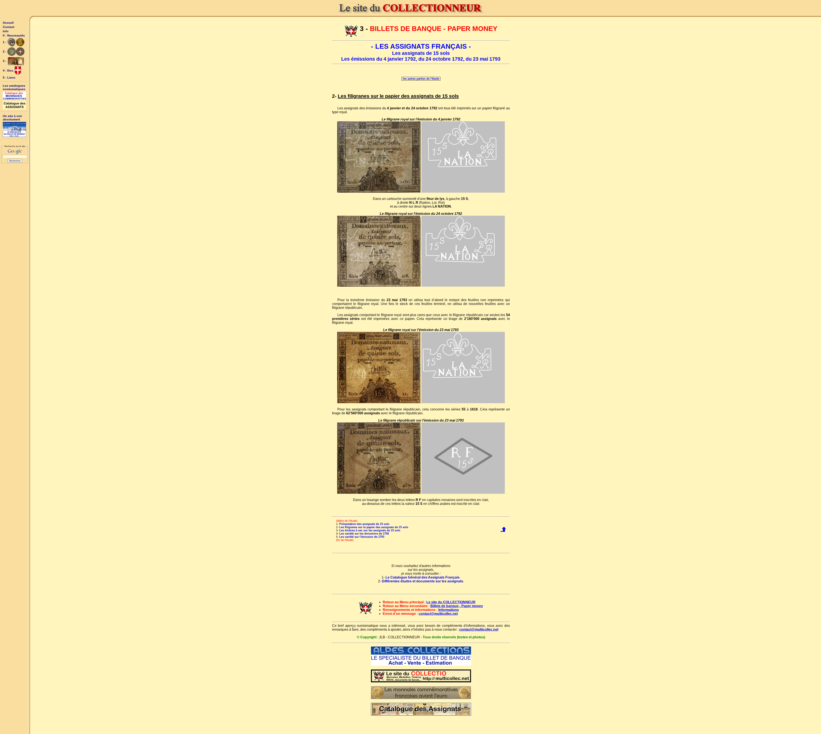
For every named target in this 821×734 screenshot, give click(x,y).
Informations (448, 610)
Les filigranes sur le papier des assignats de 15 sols (373, 527)
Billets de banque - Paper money (456, 606)
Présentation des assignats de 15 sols (364, 524)
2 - (5, 51)
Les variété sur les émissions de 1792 (364, 533)
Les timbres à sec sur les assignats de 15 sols (369, 530)
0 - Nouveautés (14, 35)
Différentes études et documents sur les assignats (422, 581)
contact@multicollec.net (438, 613)
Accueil (8, 22)
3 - (5, 61)
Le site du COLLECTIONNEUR (450, 602)
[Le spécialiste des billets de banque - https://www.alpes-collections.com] (14, 129)
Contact (8, 27)
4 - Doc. (9, 70)
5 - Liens (9, 77)
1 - (5, 42)
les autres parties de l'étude (421, 78)
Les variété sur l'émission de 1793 (361, 536)
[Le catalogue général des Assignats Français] (14, 105)
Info (6, 31)
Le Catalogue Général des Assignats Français (422, 577)
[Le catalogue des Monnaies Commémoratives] (14, 96)
